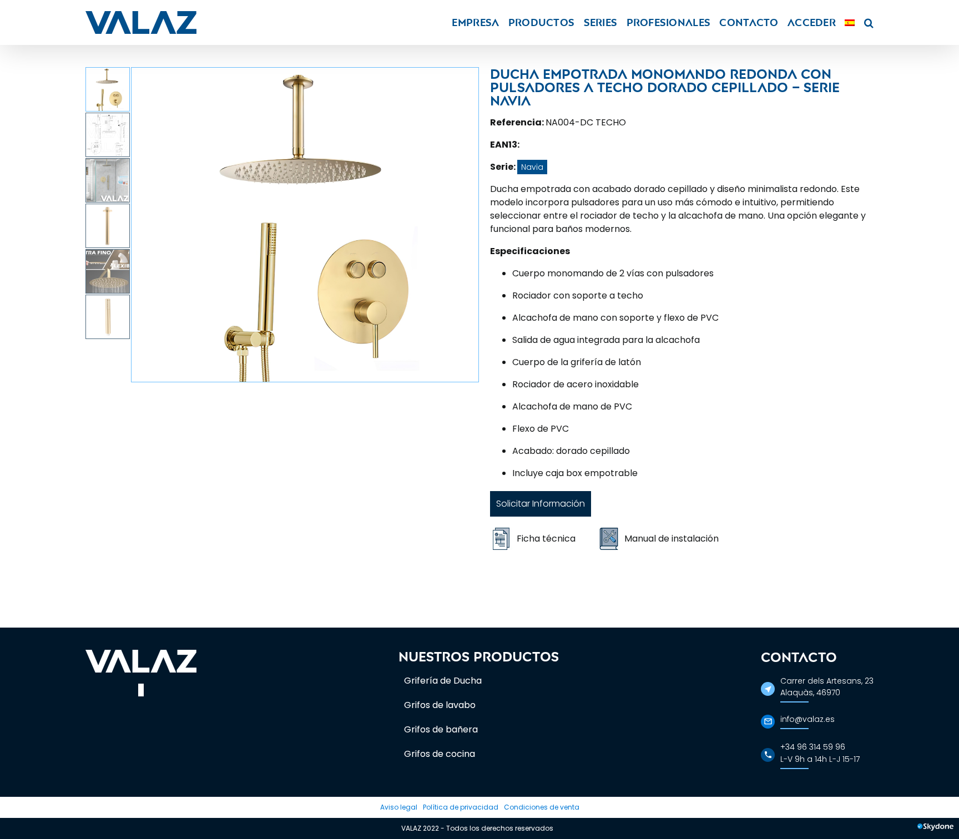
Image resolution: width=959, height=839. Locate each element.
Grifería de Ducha (443, 680)
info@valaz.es (807, 719)
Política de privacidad (460, 807)
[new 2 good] (305, 225)
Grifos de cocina (439, 753)
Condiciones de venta (541, 807)
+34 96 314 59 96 (812, 746)
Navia (532, 167)
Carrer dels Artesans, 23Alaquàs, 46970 (827, 686)
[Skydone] (935, 828)
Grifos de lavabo (440, 705)
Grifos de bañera (441, 729)
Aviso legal (398, 807)
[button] (869, 22)
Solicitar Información (540, 503)
